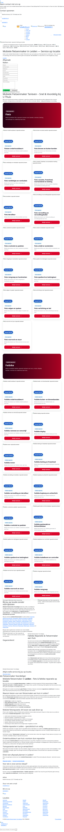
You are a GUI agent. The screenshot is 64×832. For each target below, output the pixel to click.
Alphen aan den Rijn (7, 618)
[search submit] (16, 829)
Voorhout (10, 626)
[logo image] (1, 822)
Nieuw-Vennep (11, 623)
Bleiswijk (30, 618)
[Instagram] (4, 796)
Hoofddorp (5, 621)
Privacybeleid (58, 819)
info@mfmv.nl (5, 18)
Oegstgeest (5, 624)
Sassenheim (26, 624)
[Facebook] (3, 796)
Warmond (15, 626)
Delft (10, 620)
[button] (23, 35)
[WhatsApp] (3, 828)
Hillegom (30, 620)
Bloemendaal (6, 620)
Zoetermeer (5, 627)
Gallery (27, 35)
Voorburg (5, 626)
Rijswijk (15, 624)
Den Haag (14, 620)
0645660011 (5, 22)
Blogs (27, 36)
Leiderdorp (18, 621)
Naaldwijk (5, 623)
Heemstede (24, 620)
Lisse (30, 621)
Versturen (14, 90)
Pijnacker (11, 624)
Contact (28, 39)
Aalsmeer (32, 616)
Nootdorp (31, 623)
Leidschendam (25, 621)
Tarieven (28, 33)
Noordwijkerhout (25, 623)
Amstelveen (15, 618)
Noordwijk (17, 623)
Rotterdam (20, 624)
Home (27, 29)
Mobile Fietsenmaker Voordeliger (14, 819)
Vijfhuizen (31, 624)
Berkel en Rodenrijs (23, 618)
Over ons (28, 30)
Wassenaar (20, 626)
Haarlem (19, 620)
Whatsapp (6, 90)
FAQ (27, 38)
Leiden (14, 621)
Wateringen (26, 626)
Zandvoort (32, 626)
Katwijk (10, 621)
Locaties (28, 32)
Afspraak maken (57, 34)
